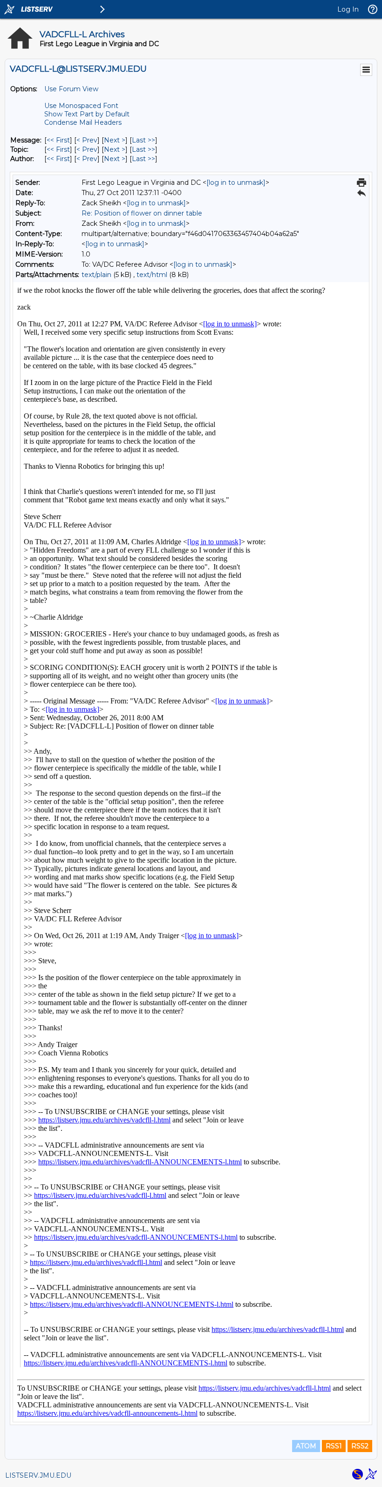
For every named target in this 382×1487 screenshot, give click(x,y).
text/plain (96, 274)
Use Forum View (71, 89)
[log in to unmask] (236, 182)
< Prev (86, 140)
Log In (348, 9)
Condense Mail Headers (83, 122)
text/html (151, 274)
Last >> (143, 140)
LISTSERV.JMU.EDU (38, 1475)
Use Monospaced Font (81, 105)
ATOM (306, 1446)
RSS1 (334, 1446)
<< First (58, 140)
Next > (114, 140)
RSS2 (359, 1446)
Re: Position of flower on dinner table (142, 213)
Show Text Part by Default (87, 114)
